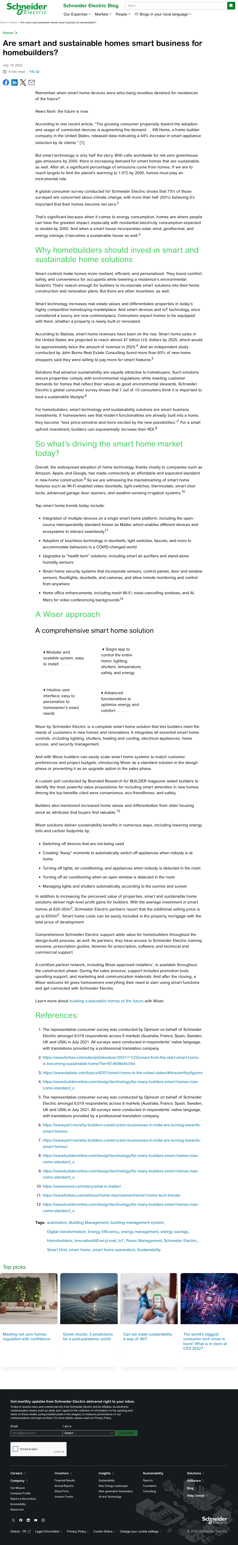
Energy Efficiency (103, 1231)
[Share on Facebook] (6, 83)
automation (57, 1222)
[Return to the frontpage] (27, 9)
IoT (121, 1240)
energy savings (174, 1231)
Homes (13, 22)
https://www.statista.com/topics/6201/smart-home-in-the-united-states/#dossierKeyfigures (123, 1072)
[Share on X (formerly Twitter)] (23, 83)
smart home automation (113, 1249)
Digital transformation (66, 1231)
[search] (231, 6)
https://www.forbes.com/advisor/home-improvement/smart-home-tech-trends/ (112, 1195)
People (121, 14)
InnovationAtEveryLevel (95, 1240)
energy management (139, 1231)
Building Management (88, 1222)
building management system (137, 1222)
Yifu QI (34, 71)
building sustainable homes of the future (107, 1001)
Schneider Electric (180, 1240)
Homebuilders (59, 1240)
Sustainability (149, 1249)
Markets (101, 14)
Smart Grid (57, 1249)
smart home (79, 1249)
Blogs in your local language (164, 14)
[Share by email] (31, 83)
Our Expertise (75, 14)
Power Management (144, 1240)
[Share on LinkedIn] (14, 83)
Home (3, 22)
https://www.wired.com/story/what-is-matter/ (82, 1186)
